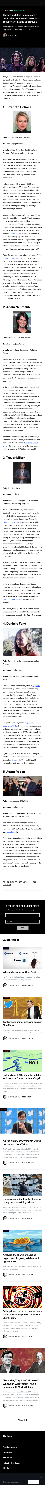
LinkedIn (7, 885)
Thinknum (7, 1436)
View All (22, 1420)
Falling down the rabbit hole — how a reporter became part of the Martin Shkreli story (22, 1314)
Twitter (29, 882)
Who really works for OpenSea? (19, 972)
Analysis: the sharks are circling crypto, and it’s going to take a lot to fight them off (21, 1258)
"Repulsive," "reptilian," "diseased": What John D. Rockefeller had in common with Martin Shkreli (21, 1383)
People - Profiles (19, 10)
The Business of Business (8, 2)
